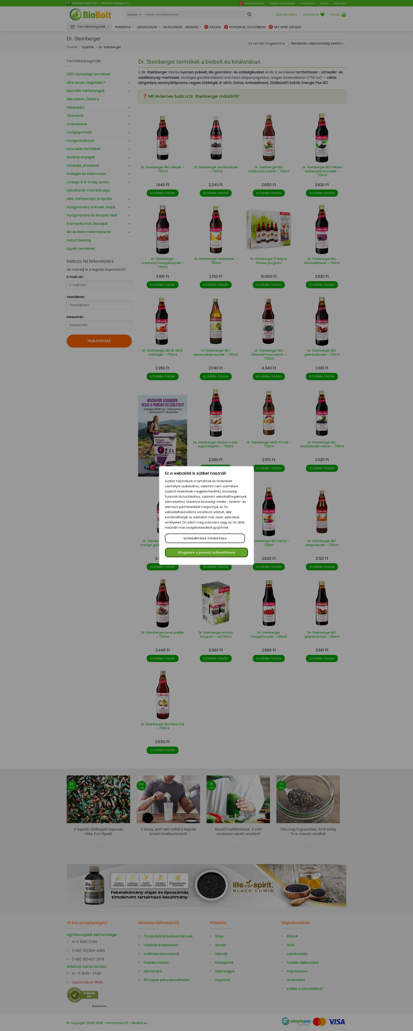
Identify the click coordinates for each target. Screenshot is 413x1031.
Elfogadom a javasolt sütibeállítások (206, 552)
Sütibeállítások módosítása (205, 538)
